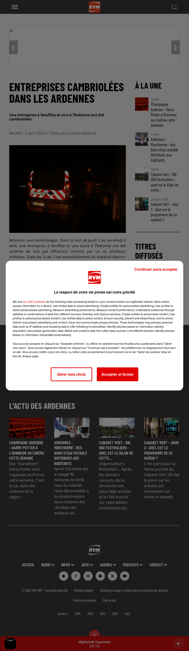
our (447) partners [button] (34, 301)
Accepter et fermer (117, 374)
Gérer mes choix (71, 374)
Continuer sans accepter (155, 269)
